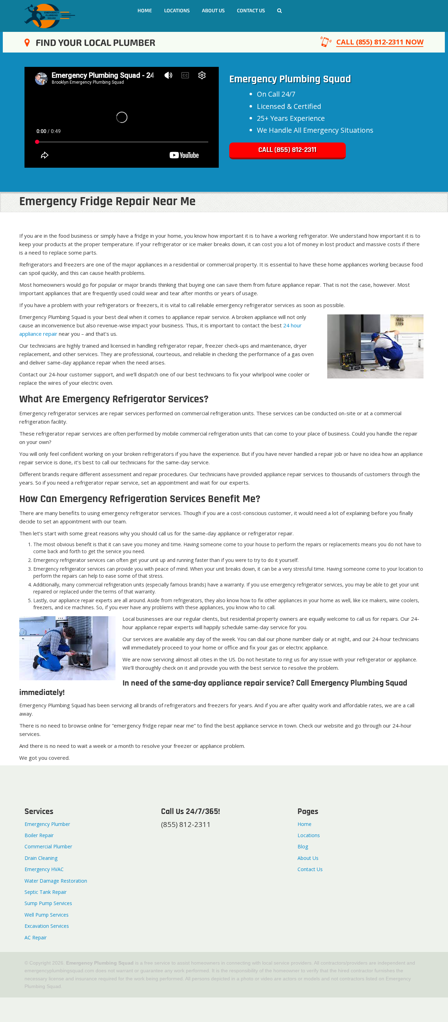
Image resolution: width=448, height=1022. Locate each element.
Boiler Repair (39, 835)
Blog (303, 846)
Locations (177, 10)
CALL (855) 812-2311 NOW (380, 42)
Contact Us (310, 869)
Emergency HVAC (44, 869)
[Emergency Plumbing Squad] (49, 15)
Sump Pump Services (48, 903)
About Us (213, 10)
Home (145, 10)
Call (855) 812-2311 (287, 150)
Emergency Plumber (47, 824)
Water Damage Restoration (55, 880)
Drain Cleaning (40, 858)
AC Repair (35, 937)
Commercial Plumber (48, 846)
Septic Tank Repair (45, 892)
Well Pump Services (46, 914)
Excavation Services (46, 926)
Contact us (251, 10)
